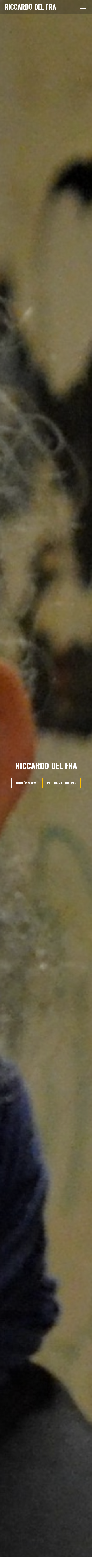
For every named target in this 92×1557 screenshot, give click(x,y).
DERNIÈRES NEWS (26, 783)
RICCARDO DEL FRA (30, 7)
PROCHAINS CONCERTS (61, 783)
